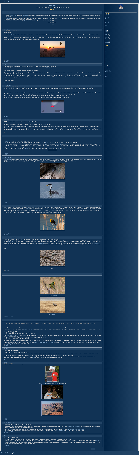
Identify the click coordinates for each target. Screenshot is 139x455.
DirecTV (45, 144)
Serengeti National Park (54, 295)
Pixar (18, 145)
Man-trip (6, 201)
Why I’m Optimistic (7, 319)
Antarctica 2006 (107, 41)
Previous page (92, 449)
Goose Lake (28, 208)
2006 (105, 62)
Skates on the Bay (97, 440)
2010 (105, 59)
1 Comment (5, 202)
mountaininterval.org (6, 1)
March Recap (6, 435)
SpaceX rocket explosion (13, 15)
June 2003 (44, 383)
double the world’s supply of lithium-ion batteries (29, 327)
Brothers (5, 362)
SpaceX (64, 87)
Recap (10, 153)
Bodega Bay (42, 142)
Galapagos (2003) (107, 24)
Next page (94, 449)
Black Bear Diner (42, 243)
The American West (107, 70)
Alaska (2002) (106, 25)
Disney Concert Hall (25, 148)
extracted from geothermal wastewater (12, 335)
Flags (5, 64)
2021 (105, 50)
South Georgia (107, 35)
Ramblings (8, 132)
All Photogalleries (107, 68)
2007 (105, 61)
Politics (6, 132)
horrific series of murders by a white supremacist (22, 74)
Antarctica (106, 34)
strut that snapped (25, 15)
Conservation (7, 431)
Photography (7, 60)
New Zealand (106, 37)
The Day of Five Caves (8, 157)
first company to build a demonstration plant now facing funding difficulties (43, 342)
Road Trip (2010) (107, 17)
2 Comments (5, 82)
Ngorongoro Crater (53, 314)
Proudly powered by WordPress (10, 452)
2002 (105, 65)
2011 (105, 58)
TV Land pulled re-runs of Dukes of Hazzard (45, 67)
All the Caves (6, 205)
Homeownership (107, 42)
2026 (105, 46)
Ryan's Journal (52, 5)
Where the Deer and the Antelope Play (11, 237)
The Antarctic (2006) (107, 69)
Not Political (6, 29)
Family (6, 153)
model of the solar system (26, 20)
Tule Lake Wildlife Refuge (52, 210)
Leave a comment (6, 26)
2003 (105, 64)
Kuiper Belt (33, 19)
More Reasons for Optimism (9, 422)
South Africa (13, 34)
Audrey (106, 76)
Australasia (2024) (107, 15)
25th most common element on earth (27, 329)
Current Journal (107, 14)
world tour (33, 357)
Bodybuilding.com (16, 351)
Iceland (106, 39)
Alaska (106, 30)
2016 (105, 54)
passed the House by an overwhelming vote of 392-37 (74, 426)
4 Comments (5, 154)
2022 (105, 49)
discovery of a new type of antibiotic (60, 430)
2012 (105, 57)
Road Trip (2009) (107, 18)
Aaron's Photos (107, 73)
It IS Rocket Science (7, 85)
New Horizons (8, 18)
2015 (105, 55)
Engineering (6, 344)
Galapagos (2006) (107, 20)
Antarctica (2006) (107, 21)
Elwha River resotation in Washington (72, 429)
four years (23, 351)
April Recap (6, 348)
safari (7, 34)
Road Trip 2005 (107, 38)
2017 (105, 53)
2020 (105, 51)
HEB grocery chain (23, 144)
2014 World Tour (7, 316)
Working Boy (6, 135)
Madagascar (34, 34)
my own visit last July (50, 356)
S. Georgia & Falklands (108, 71)
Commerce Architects (59, 144)
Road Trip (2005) (107, 22)
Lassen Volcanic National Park (12, 241)
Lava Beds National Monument (8, 159)
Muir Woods (46, 142)
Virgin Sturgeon (8, 141)
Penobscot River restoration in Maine (82, 429)
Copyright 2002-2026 (5, 453)
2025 (105, 47)
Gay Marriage (6, 119)
